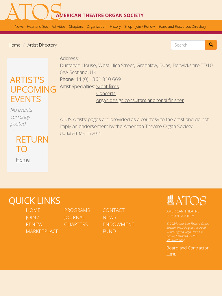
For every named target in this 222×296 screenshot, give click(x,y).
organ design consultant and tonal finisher (140, 100)
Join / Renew (145, 26)
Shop (128, 26)
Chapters (76, 26)
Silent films (107, 86)
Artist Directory (42, 45)
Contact (114, 210)
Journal (74, 217)
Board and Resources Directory (182, 26)
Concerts (106, 93)
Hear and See (37, 26)
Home (15, 45)
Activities (58, 26)
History (115, 26)
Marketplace (42, 231)
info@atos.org (175, 240)
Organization (96, 26)
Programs (77, 210)
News (19, 26)
